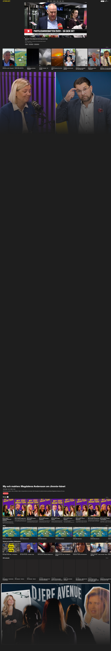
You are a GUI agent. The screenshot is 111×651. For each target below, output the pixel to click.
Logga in (102, 1)
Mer (62, 1)
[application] (55, 20)
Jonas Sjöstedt (31, 44)
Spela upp (6, 493)
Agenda (26, 44)
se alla (107, 47)
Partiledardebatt (36, 44)
